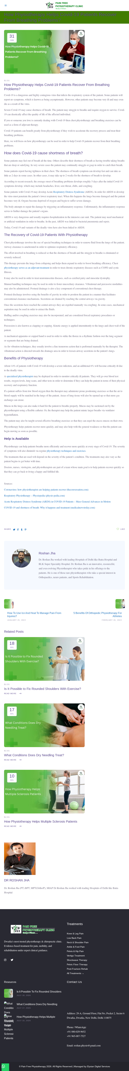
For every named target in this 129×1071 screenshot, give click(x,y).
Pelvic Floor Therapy (77, 964)
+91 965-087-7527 (76, 1036)
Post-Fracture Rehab (77, 969)
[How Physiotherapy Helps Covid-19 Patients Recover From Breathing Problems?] (21, 566)
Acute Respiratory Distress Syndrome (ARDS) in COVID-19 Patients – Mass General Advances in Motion (57, 501)
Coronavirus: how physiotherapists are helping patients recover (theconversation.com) (46, 489)
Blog (7, 80)
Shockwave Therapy (77, 960)
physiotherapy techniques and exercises (66, 450)
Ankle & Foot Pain (76, 947)
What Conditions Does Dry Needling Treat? (34, 755)
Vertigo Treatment (76, 955)
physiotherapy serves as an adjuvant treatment (26, 267)
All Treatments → (75, 973)
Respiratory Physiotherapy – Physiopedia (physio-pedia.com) (34, 495)
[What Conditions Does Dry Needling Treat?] (44, 746)
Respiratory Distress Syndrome (68, 191)
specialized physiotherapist (19, 376)
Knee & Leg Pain (75, 933)
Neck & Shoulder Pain (78, 942)
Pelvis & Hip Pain (75, 951)
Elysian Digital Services (98, 1066)
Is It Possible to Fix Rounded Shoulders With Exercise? (42, 689)
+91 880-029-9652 (76, 1031)
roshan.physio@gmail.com (87, 1045)
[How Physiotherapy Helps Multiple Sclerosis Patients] (44, 812)
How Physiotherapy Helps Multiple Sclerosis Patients (40, 821)
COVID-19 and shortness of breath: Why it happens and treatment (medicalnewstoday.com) (49, 507)
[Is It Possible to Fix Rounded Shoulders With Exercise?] (44, 680)
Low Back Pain (74, 938)
